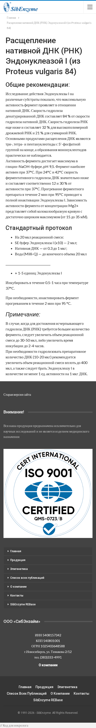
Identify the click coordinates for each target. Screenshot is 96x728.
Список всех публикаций (27, 577)
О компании (18, 586)
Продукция (17, 560)
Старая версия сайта (17, 394)
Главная (15, 551)
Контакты (16, 595)
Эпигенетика (19, 569)
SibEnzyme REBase (23, 604)
